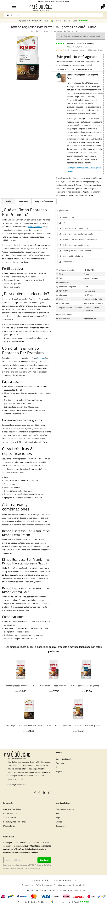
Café (38, 30)
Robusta (38, 226)
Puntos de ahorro (10, 813)
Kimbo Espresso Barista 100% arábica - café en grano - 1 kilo (78, 725)
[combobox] (53, 15)
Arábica (31, 226)
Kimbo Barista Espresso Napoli (24, 563)
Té (56, 767)
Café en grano (61, 763)
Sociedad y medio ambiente (14, 821)
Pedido (58, 813)
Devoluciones (61, 825)
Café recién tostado (63, 758)
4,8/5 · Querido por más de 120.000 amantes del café (79, 50)
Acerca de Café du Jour (12, 809)
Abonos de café (9, 817)
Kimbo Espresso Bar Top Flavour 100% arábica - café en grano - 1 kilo (29, 725)
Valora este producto (85, 43)
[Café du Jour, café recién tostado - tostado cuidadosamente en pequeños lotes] (54, 7)
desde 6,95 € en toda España (80, 46)
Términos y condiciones (25, 868)
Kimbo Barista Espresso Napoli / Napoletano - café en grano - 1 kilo (53, 685)
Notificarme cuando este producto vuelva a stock (80, 36)
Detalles (8, 201)
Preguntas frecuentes (44, 201)
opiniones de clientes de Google (66, 20)
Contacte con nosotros (65, 809)
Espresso (41, 358)
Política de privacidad (44, 885)
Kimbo (45, 30)
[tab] (8, 201)
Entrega (59, 821)
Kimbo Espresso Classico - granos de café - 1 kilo (86, 685)
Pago (58, 817)
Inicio (31, 30)
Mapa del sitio (9, 825)
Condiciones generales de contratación (69, 885)
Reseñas (23, 201)
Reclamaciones (28, 885)
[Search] (8, 15)
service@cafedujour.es (17, 784)
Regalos (59, 771)
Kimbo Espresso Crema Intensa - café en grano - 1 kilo (21, 685)
